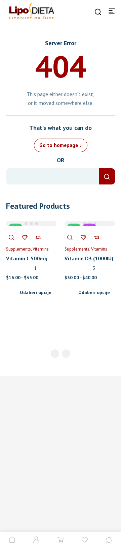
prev (55, 353)
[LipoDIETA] (29, 11)
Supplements (18, 249)
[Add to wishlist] (24, 237)
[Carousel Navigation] (60, 354)
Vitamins (41, 249)
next (66, 353)
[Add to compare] (38, 237)
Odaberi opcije (35, 292)
